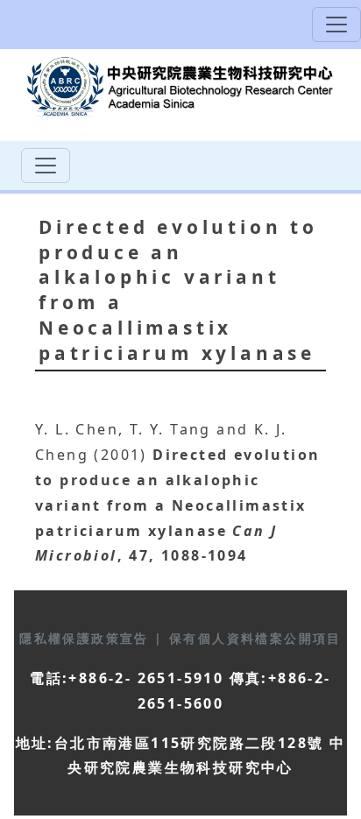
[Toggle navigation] (336, 24)
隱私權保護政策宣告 (86, 638)
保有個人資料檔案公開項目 (255, 638)
